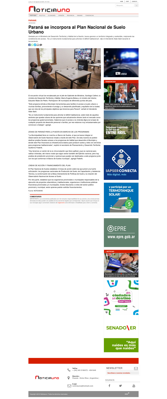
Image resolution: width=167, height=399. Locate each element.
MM (127, 393)
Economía (51, 15)
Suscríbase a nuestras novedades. (119, 373)
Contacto (134, 1)
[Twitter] (35, 45)
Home (121, 1)
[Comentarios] (40, 45)
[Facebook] (29, 45)
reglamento (61, 203)
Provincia (70, 15)
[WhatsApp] (32, 45)
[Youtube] (133, 385)
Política (42, 15)
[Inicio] (49, 8)
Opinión (61, 15)
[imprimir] (38, 45)
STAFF (127, 1)
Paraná (79, 15)
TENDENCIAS (89, 15)
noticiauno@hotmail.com (82, 386)
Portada (33, 15)
